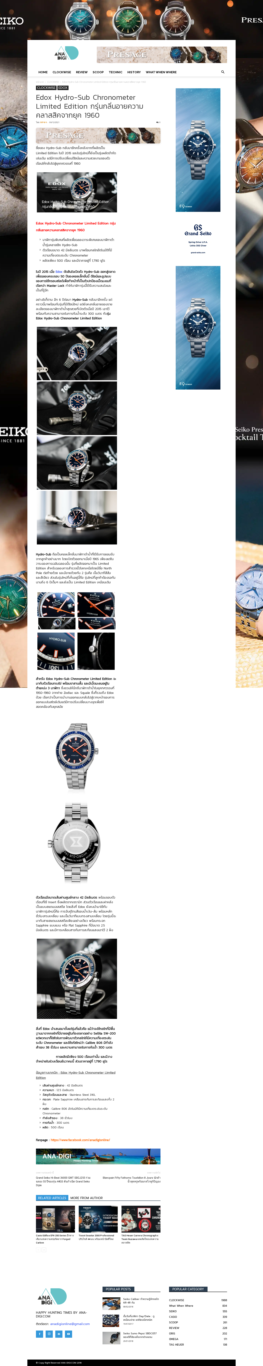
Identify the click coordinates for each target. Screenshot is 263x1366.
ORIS (172, 1333)
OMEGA (173, 1339)
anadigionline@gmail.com (70, 1323)
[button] (222, 72)
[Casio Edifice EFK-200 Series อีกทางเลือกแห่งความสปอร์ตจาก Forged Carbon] (55, 1219)
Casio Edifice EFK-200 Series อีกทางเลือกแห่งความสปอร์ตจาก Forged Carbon (55, 1239)
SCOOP (98, 72)
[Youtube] (68, 1334)
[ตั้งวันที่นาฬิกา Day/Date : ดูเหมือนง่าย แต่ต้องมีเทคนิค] (111, 1321)
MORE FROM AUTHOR (86, 1198)
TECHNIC (115, 72)
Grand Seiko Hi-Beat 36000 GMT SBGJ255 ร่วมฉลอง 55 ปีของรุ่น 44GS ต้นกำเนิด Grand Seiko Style (63, 1181)
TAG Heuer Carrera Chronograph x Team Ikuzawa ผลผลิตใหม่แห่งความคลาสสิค (140, 1239)
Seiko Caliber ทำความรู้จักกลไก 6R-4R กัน (141, 1301)
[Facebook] (39, 1334)
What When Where (161, 72)
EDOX (63, 88)
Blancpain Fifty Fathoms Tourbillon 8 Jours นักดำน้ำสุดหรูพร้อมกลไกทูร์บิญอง (131, 1179)
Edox (59, 271)
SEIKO (173, 1311)
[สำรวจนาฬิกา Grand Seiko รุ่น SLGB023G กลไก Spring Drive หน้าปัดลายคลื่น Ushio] (198, 239)
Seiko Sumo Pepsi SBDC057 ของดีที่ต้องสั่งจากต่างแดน (140, 1335)
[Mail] (58, 1334)
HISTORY (134, 72)
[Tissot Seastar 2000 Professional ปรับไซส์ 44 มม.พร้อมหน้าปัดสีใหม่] (98, 1219)
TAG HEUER (176, 1344)
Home (43, 72)
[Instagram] (49, 1334)
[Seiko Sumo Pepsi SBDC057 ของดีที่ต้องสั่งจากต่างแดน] (111, 1338)
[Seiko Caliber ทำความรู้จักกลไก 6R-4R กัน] (111, 1303)
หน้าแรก (40, 81)
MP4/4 (43, 122)
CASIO (173, 1317)
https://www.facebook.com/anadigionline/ (80, 1139)
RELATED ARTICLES (52, 1198)
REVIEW (82, 72)
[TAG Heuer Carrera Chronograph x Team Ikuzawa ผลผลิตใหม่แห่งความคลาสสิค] (140, 1219)
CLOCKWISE (62, 72)
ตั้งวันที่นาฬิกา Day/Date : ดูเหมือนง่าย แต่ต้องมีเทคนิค (138, 1318)
